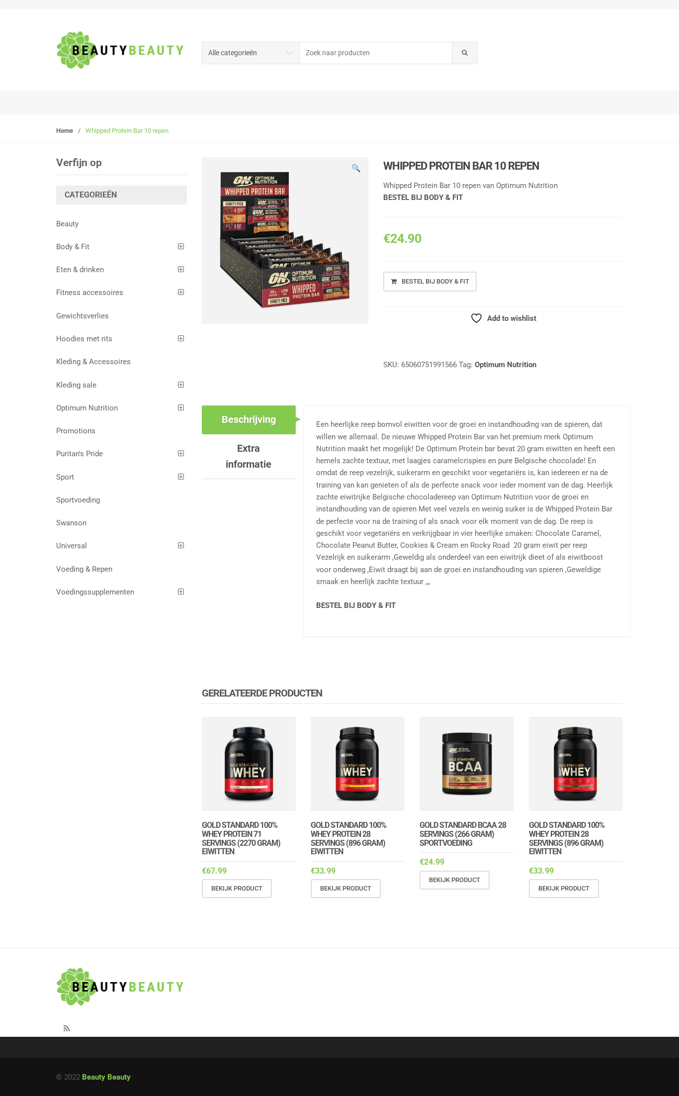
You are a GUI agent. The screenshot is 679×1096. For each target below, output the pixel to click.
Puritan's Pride (79, 453)
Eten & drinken (80, 269)
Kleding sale (76, 385)
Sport (65, 477)
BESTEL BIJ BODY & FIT (423, 197)
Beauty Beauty (106, 1077)
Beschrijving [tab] (249, 419)
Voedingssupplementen (95, 592)
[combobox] (376, 53)
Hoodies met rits (84, 338)
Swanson (71, 522)
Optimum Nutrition (505, 364)
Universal (71, 545)
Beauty (67, 223)
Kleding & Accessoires (93, 361)
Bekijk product (236, 888)
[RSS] (67, 1029)
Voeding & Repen (84, 569)
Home (64, 130)
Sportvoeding (78, 500)
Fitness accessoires (89, 292)
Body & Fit (72, 246)
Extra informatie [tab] (248, 456)
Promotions (75, 430)
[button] (355, 169)
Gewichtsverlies (82, 315)
